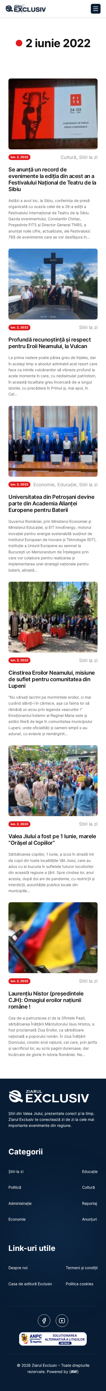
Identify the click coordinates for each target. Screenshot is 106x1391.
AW (74, 1371)
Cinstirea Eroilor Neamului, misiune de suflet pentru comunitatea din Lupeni (51, 679)
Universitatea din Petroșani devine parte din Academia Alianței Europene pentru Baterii (51, 503)
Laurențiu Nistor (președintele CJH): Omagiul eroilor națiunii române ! (45, 1000)
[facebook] (44, 1320)
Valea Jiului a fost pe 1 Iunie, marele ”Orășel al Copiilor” (52, 839)
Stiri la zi (88, 157)
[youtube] (62, 1320)
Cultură (68, 157)
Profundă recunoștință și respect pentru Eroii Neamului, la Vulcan (49, 342)
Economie (44, 484)
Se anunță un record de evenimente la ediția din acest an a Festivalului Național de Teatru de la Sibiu (52, 179)
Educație (66, 484)
